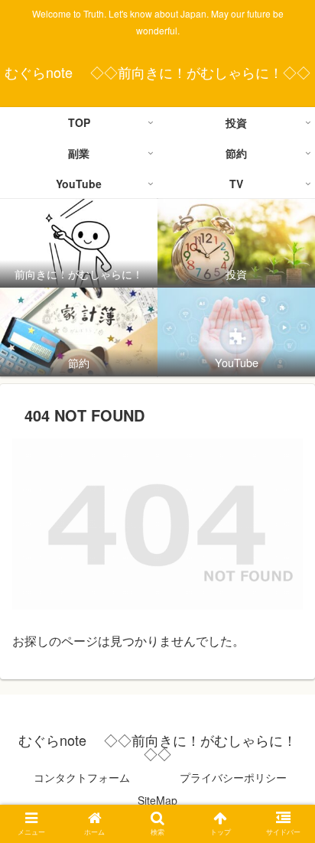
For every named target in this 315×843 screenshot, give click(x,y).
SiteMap (157, 800)
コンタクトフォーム (82, 777)
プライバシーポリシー (233, 777)
